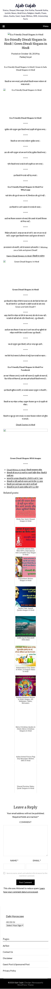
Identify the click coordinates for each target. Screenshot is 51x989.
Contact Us (8, 952)
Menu (45, 26)
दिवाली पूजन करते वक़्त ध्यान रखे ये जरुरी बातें (22, 484)
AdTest (6, 946)
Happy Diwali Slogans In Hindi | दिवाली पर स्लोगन (25, 256)
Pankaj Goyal (26, 57)
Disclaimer (8, 958)
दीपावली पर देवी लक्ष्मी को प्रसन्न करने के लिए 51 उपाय (25, 481)
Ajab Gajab (25, 5)
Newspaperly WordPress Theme (30, 983)
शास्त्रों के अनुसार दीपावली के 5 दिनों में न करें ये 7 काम (25, 478)
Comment (25, 822)
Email (37, 860)
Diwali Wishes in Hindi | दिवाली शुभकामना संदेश (24, 470)
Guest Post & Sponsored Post (16, 964)
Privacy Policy (9, 970)
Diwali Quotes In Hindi (25, 424)
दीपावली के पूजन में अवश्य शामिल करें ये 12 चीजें (22, 487)
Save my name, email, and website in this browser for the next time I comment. (27, 874)
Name (14, 860)
